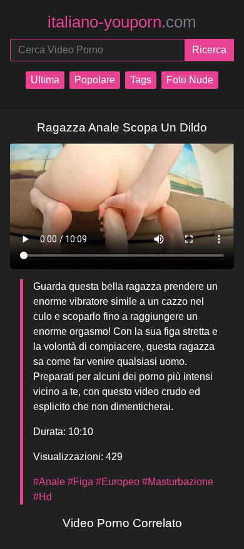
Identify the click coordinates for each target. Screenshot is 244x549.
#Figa (80, 481)
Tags (140, 79)
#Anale (49, 481)
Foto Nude (189, 79)
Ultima (45, 79)
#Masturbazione (177, 481)
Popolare (94, 79)
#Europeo (118, 481)
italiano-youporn (122, 22)
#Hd (42, 496)
